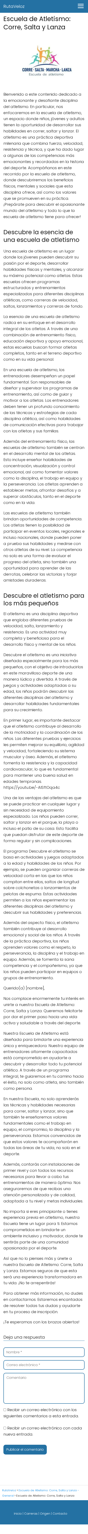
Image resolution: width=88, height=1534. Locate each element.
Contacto (60, 1513)
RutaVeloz (14, 6)
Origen (45, 1513)
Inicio (18, 1513)
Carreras (31, 1513)
